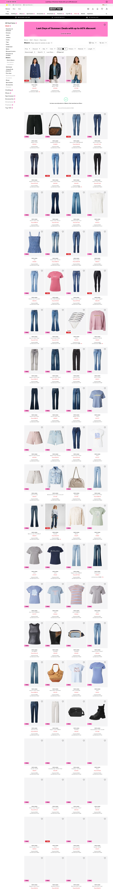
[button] (93, 43)
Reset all (61, 52)
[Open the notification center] (97, 8)
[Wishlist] (102, 9)
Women (7, 9)
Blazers (36, 40)
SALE (31, 40)
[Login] (93, 9)
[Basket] (107, 9)
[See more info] (34, 93)
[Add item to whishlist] (42, 58)
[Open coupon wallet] (88, 9)
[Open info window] (107, 2)
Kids (19, 9)
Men (14, 9)
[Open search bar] (106, 14)
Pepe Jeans (43, 40)
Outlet (9, 4)
